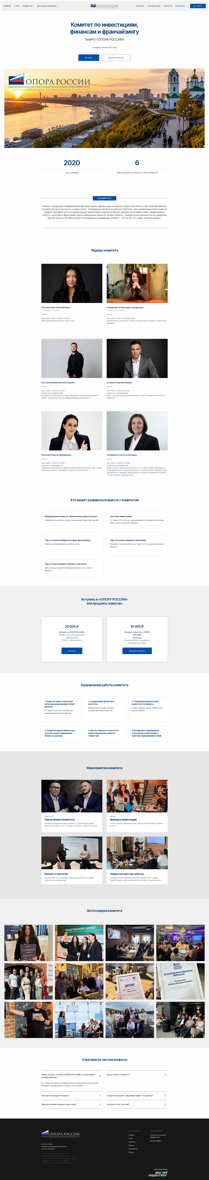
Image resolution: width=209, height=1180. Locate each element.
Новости (168, 6)
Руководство (153, 6)
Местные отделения (46, 6)
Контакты (180, 6)
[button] (198, 6)
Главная (7, 6)
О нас (16, 6)
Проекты (140, 6)
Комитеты (27, 6)
